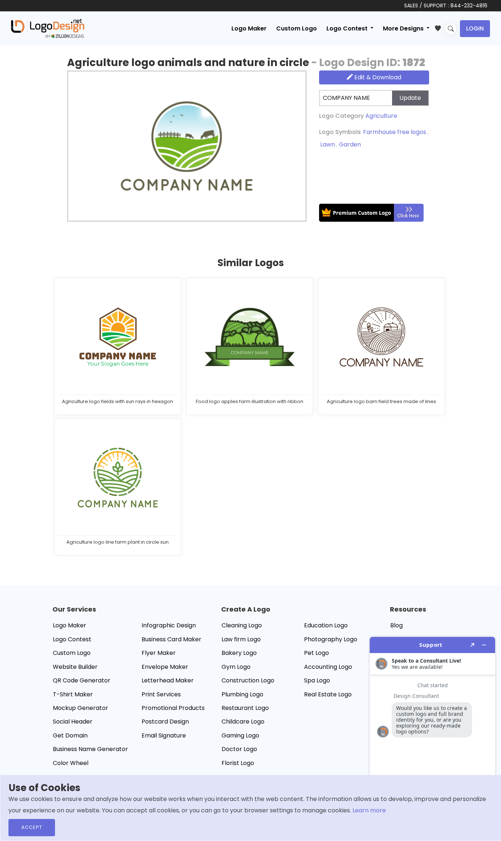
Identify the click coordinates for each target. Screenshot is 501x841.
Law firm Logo (241, 639)
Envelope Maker (165, 667)
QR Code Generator (81, 680)
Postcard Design (165, 721)
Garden (350, 144)
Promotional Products (173, 708)
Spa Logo (317, 680)
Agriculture (381, 116)
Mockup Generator (80, 708)
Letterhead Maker (168, 680)
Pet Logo (316, 653)
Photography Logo (330, 639)
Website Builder (75, 667)
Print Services (161, 694)
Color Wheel (70, 763)
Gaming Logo (240, 735)
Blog (396, 625)
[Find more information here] (432, 736)
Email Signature (164, 735)
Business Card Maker (171, 639)
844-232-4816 (468, 5)
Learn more (369, 810)
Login (475, 28)
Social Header (72, 721)
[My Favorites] (439, 27)
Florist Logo (238, 763)
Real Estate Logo (328, 694)
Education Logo (326, 625)
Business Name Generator (90, 749)
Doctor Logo (239, 749)
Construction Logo (248, 680)
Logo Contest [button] (347, 28)
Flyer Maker (159, 653)
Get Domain (70, 735)
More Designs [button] (404, 28)
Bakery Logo (239, 653)
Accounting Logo (328, 667)
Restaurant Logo (245, 708)
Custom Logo (296, 28)
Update (410, 98)
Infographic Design (169, 625)
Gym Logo (236, 667)
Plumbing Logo (242, 694)
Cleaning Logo (242, 625)
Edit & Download (377, 77)
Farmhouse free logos (394, 132)
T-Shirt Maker (73, 694)
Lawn (327, 144)
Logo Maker (249, 28)
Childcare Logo (243, 721)
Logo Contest (72, 639)
